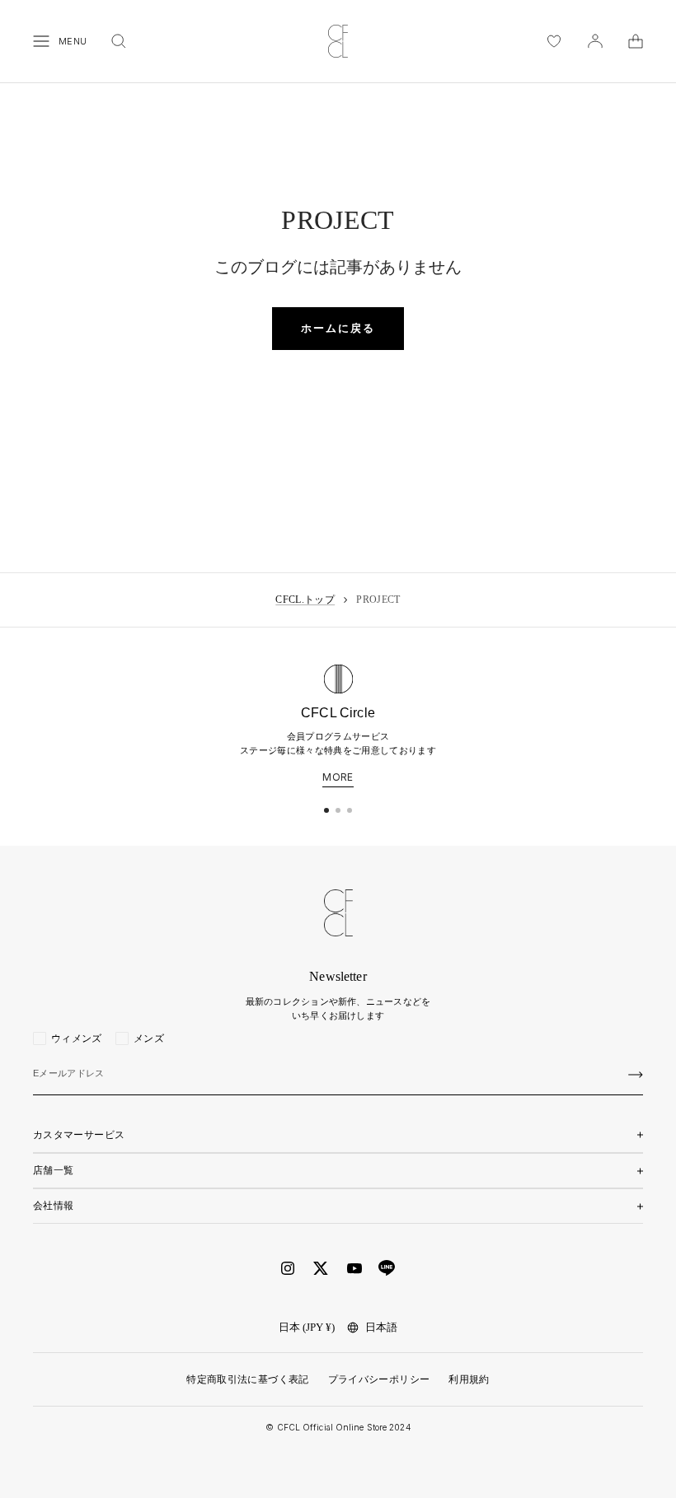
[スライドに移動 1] (326, 810)
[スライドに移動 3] (349, 810)
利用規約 (468, 1379)
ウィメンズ (76, 1038)
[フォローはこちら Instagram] (287, 1268)
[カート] (635, 41)
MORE (337, 777)
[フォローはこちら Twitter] (321, 1268)
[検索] (118, 41)
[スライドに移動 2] (338, 810)
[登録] (635, 1074)
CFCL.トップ (305, 599)
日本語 (381, 1327)
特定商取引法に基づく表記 (247, 1379)
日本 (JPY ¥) (307, 1327)
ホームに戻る (338, 328)
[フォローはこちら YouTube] (354, 1268)
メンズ (149, 1038)
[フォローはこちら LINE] (386, 1268)
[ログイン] (595, 41)
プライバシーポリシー (379, 1379)
